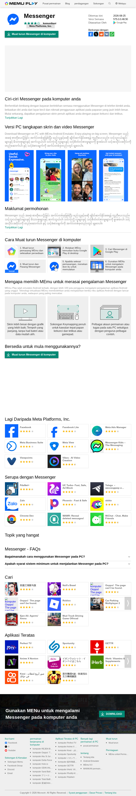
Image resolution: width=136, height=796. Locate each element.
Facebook (12, 743)
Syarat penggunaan (78, 793)
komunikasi (49, 23)
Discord (10, 769)
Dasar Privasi (95, 793)
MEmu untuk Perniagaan (120, 754)
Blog (67, 3)
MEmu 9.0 (87, 765)
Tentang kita (88, 757)
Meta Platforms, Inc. (40, 26)
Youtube (12, 750)
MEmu (21, 3)
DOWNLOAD (114, 714)
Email (10, 773)
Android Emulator (91, 761)
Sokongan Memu (15, 762)
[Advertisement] (68, 68)
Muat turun (113, 743)
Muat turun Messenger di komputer (34, 34)
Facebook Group (15, 766)
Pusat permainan (52, 3)
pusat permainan (91, 746)
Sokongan (98, 3)
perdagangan (81, 3)
